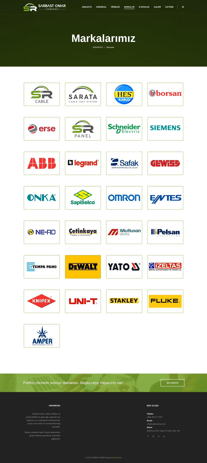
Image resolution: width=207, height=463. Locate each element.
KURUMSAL (101, 7)
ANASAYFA (87, 7)
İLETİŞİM (169, 7)
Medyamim (117, 458)
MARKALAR (129, 7)
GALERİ (157, 7)
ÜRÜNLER (115, 7)
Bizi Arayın (172, 383)
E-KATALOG (144, 7)
